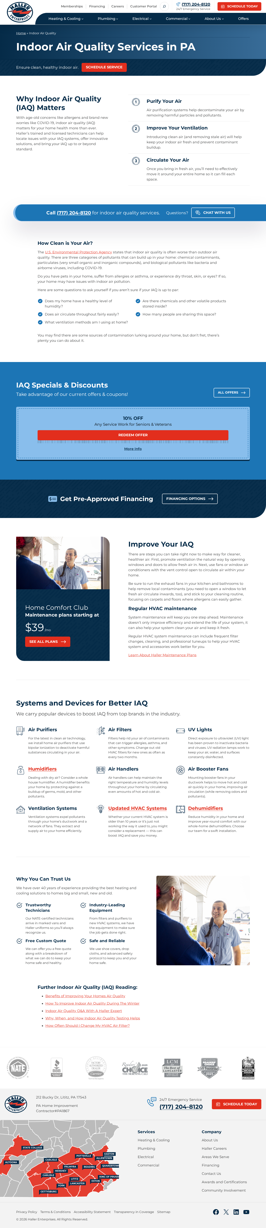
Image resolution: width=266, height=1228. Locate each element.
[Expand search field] (164, 6)
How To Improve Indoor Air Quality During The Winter (92, 1003)
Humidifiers (42, 769)
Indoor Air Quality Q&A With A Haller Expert (83, 1011)
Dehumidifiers (205, 808)
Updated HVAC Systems (137, 808)
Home (21, 33)
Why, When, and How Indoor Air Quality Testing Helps (92, 1018)
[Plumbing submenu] (117, 19)
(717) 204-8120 (181, 1106)
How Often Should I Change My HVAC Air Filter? (87, 1026)
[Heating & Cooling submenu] (82, 19)
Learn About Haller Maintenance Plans (162, 655)
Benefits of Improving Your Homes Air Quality (85, 996)
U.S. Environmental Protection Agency (78, 252)
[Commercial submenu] (189, 19)
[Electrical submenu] (151, 19)
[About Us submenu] (223, 19)
